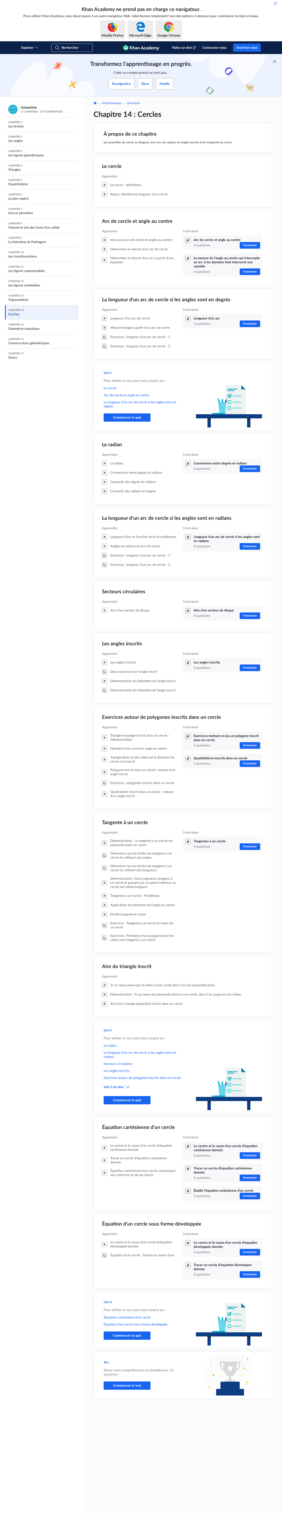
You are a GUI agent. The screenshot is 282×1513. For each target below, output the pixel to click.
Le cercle (112, 166)
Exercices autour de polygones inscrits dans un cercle (161, 717)
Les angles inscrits (122, 643)
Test (106, 1362)
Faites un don (182, 47)
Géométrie (133, 103)
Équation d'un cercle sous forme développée (151, 1224)
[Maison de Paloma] (95, 103)
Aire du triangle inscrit (127, 966)
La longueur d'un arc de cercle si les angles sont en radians (166, 518)
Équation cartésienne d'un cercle (138, 1127)
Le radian (112, 444)
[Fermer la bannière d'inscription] (274, 61)
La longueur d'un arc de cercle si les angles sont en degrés (166, 299)
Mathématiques (112, 103)
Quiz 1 (108, 372)
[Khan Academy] (141, 48)
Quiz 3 (108, 1302)
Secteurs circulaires (123, 591)
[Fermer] (275, 3)
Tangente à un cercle (125, 822)
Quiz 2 (108, 1030)
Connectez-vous (214, 47)
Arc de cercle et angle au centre (137, 221)
